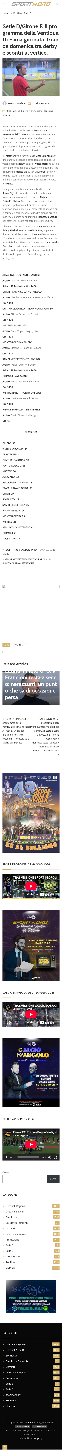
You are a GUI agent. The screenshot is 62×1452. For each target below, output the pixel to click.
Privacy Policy (23, 1426)
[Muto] (50, 1157)
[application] (31, 1145)
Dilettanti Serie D (22, 13)
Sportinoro (30, 1422)
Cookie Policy (40, 1426)
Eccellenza (11, 1217)
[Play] (6, 1157)
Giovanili (10, 1228)
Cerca (5, 1172)
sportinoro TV (13, 1256)
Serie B (9, 1245)
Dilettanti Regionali (16, 1206)
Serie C (9, 1250)
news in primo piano (32, 111)
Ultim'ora (6, 115)
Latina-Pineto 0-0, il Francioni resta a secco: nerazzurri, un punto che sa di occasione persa (31, 684)
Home (5, 13)
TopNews (48, 111)
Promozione (12, 1239)
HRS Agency (36, 1438)
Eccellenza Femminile (17, 1222)
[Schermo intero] (55, 1157)
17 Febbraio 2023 (40, 103)
